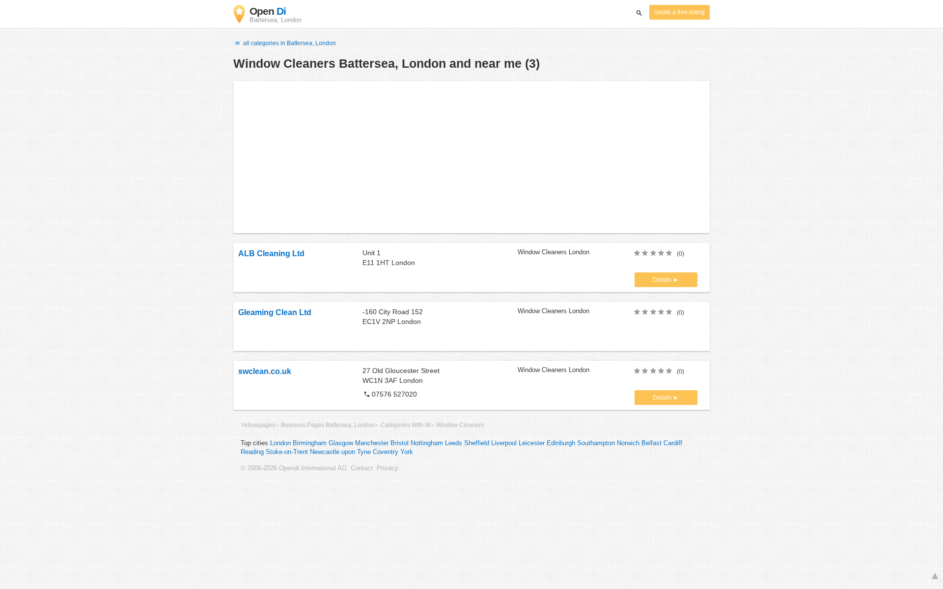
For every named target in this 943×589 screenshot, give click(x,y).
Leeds (453, 443)
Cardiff (673, 443)
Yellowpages (258, 425)
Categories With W (405, 425)
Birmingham (310, 443)
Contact (362, 468)
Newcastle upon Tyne (340, 452)
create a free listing (679, 12)
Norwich (628, 443)
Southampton (596, 443)
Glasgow (341, 443)
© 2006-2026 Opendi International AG (294, 468)
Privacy (387, 468)
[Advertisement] (471, 157)
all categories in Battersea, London (289, 43)
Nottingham (427, 443)
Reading (252, 452)
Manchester (371, 443)
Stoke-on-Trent (287, 452)
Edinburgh (561, 443)
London (280, 443)
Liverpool (504, 443)
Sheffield (476, 443)
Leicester (532, 443)
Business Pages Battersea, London (328, 425)
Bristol (399, 443)
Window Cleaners (460, 425)
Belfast (651, 443)
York (406, 452)
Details (663, 279)
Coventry (385, 452)
